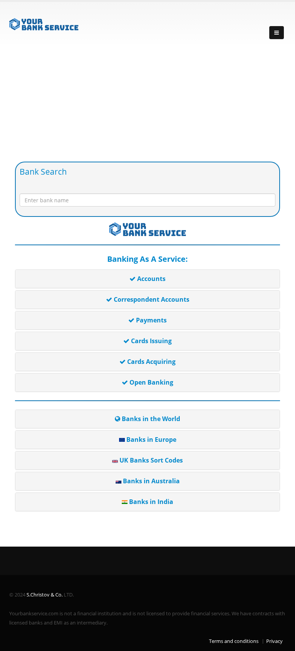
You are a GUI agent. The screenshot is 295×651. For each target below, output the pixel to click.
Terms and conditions (234, 641)
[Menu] (276, 32)
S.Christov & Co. (45, 595)
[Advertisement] (147, 104)
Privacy (274, 641)
